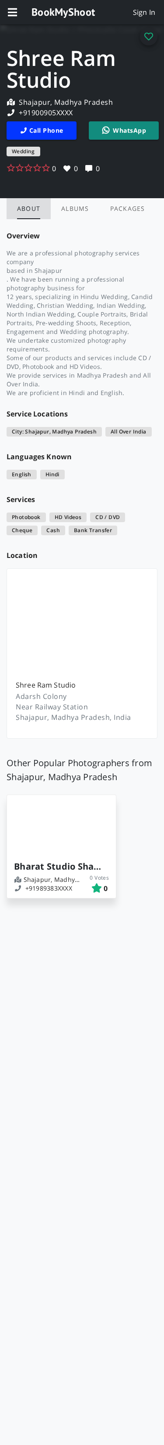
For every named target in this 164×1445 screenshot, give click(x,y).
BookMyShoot (63, 12)
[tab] (29, 208)
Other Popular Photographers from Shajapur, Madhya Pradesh (79, 770)
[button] (12, 12)
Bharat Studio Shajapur (58, 866)
